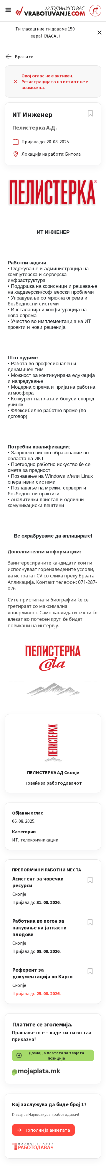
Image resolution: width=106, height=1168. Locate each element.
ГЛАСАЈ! (52, 36)
